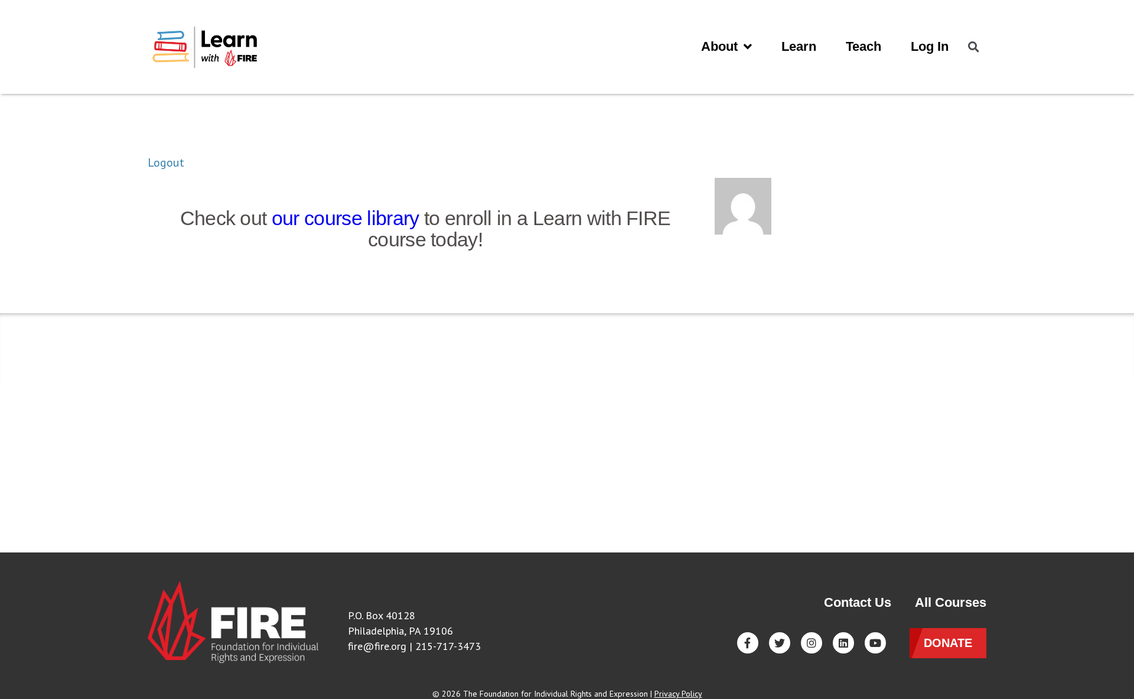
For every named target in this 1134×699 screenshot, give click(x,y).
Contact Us (857, 602)
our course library (345, 218)
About (719, 46)
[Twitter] (779, 643)
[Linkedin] (843, 643)
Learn (798, 46)
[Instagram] (811, 643)
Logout (166, 162)
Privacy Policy (678, 693)
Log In (930, 46)
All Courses (950, 602)
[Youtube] (875, 643)
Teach (863, 46)
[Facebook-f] (747, 643)
